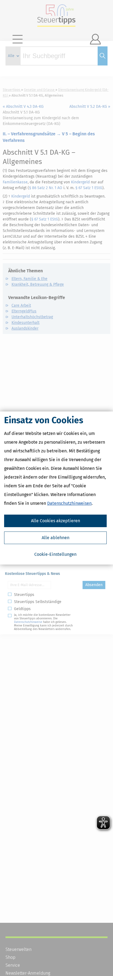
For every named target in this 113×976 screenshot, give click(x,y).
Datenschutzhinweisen (69, 503)
